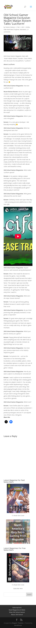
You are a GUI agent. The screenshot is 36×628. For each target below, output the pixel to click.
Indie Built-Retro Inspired (11, 29)
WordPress (18, 625)
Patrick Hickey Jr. (10, 27)
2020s (28, 27)
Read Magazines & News (17, 610)
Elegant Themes (17, 623)
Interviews (23, 29)
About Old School (17, 614)
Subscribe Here (18, 588)
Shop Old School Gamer (17, 612)
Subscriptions (17, 607)
